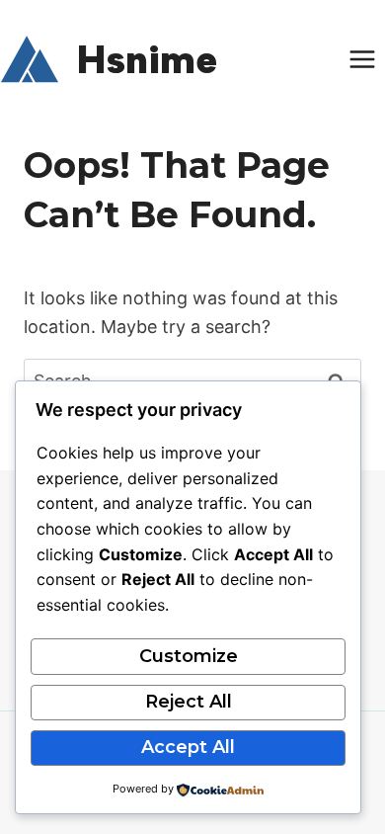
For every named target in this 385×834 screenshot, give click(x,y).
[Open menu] (362, 59)
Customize (188, 656)
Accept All (188, 747)
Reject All (188, 701)
